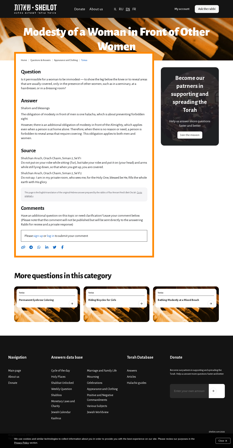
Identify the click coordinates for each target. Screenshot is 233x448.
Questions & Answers (40, 60)
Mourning (93, 376)
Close (222, 440)
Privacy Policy (21, 442)
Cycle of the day (60, 370)
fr (134, 9)
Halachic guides (136, 382)
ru (121, 9)
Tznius (84, 60)
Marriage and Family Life (102, 370)
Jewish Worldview (97, 412)
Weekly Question (61, 389)
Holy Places (58, 376)
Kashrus (56, 418)
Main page (14, 370)
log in (50, 236)
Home (24, 60)
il (115, 9)
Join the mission (189, 134)
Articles (131, 376)
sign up (38, 236)
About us (96, 9)
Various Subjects (97, 406)
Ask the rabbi (206, 9)
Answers (132, 370)
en (128, 9)
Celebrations (94, 382)
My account (182, 9)
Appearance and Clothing (66, 60)
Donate (79, 9)
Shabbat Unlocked (62, 382)
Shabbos (56, 395)
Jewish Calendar (61, 412)
